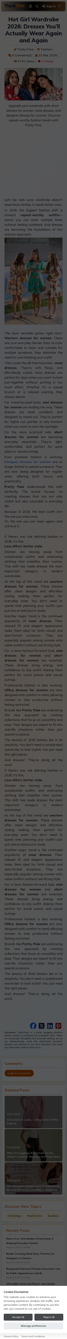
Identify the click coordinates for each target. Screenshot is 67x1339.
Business (53, 1215)
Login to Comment (19, 1073)
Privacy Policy (11, 1336)
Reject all (48, 1317)
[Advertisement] (33, 163)
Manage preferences (33, 1325)
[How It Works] (30, 6)
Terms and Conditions (33, 1336)
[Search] (37, 6)
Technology (14, 1215)
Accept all (18, 1317)
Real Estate (35, 1215)
